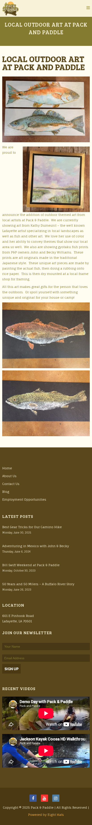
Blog (5, 491)
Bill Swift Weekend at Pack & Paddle (31, 565)
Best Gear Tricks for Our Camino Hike (32, 527)
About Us (9, 476)
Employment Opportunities (24, 499)
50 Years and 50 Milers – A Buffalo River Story (38, 584)
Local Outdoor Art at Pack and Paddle (43, 62)
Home (7, 468)
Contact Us (10, 484)
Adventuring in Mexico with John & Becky (35, 546)
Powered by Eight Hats (46, 814)
